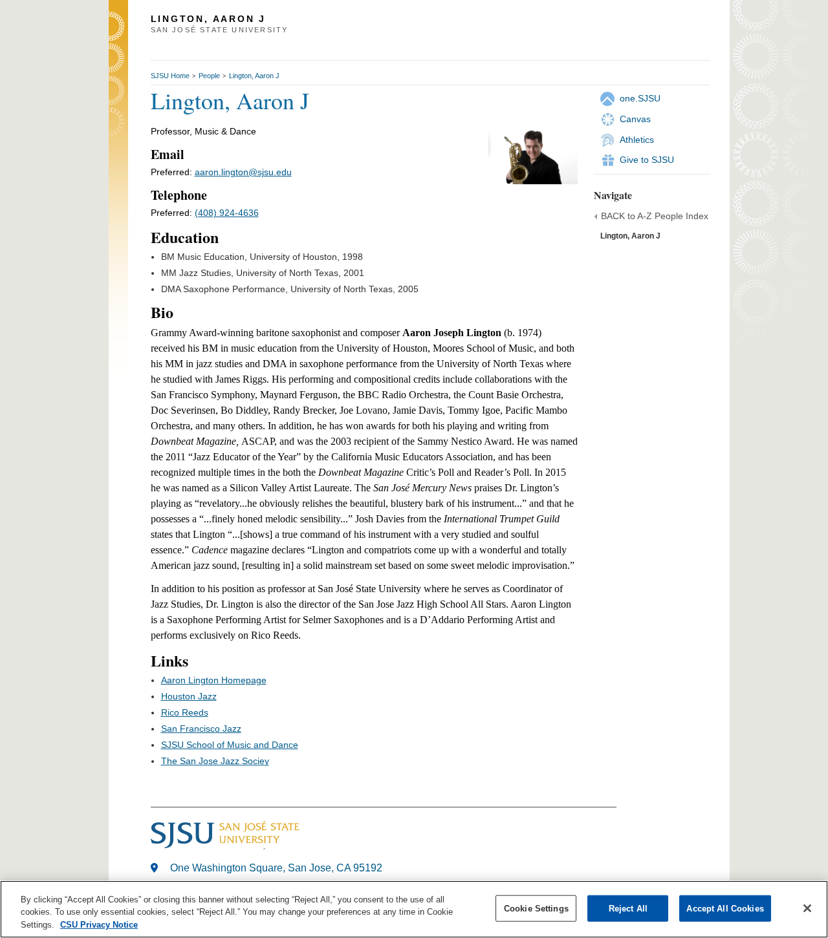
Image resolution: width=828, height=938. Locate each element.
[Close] (807, 908)
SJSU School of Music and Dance (229, 745)
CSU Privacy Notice (99, 925)
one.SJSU (640, 98)
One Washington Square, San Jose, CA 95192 (276, 867)
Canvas (635, 119)
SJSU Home (170, 76)
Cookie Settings (536, 908)
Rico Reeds (184, 712)
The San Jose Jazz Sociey (215, 761)
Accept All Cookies (724, 908)
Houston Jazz (189, 696)
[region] (414, 909)
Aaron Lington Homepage (214, 680)
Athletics (637, 139)
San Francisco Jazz (201, 728)
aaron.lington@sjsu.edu (243, 172)
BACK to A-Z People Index (654, 216)
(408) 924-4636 (227, 213)
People (209, 76)
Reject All (628, 908)
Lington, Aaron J (254, 76)
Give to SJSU (647, 160)
